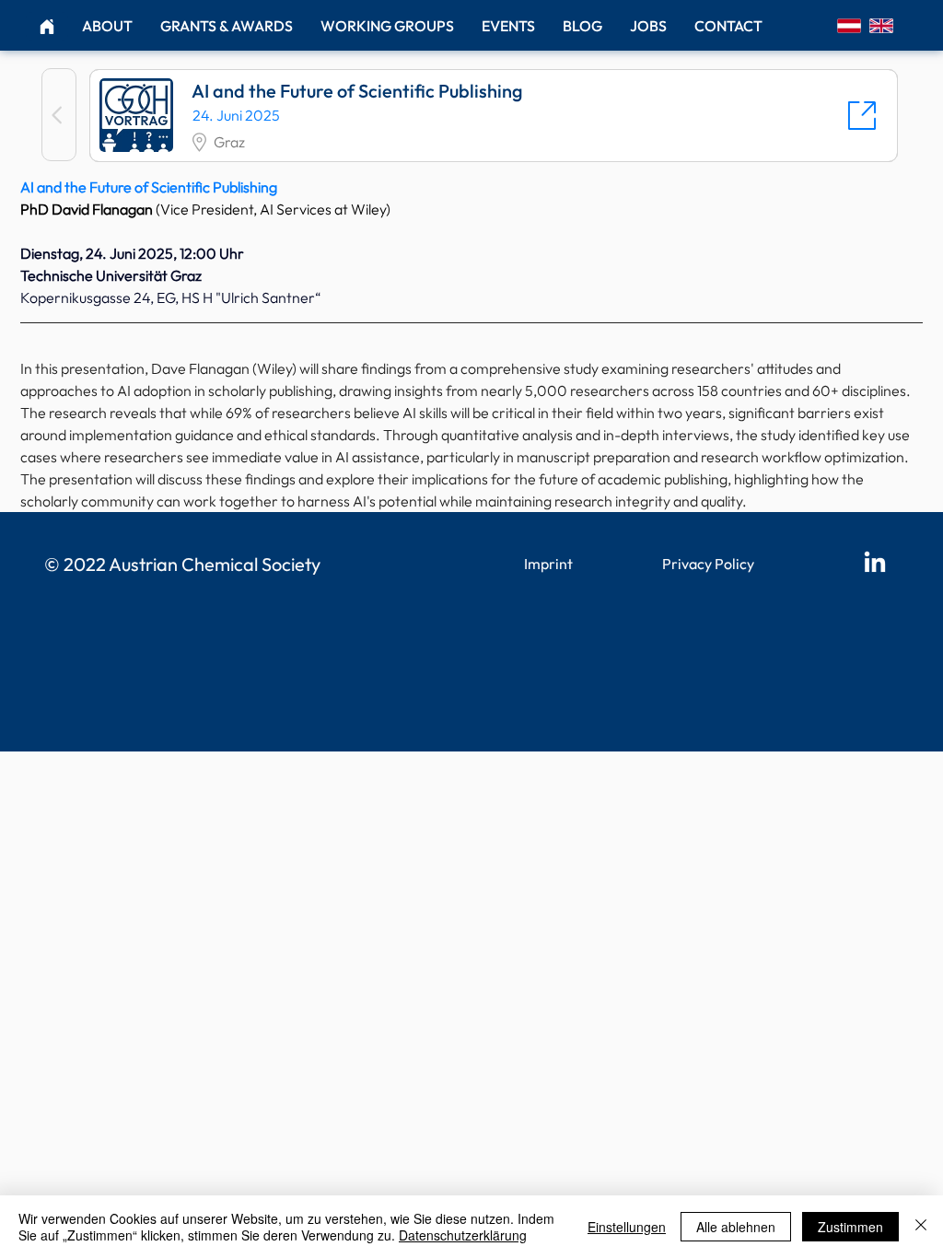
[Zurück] (58, 114)
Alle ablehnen (735, 1226)
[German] (849, 25)
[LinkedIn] (875, 564)
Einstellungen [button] (627, 1226)
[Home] (47, 26)
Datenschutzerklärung (463, 1235)
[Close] (921, 1226)
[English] (881, 25)
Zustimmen (850, 1226)
